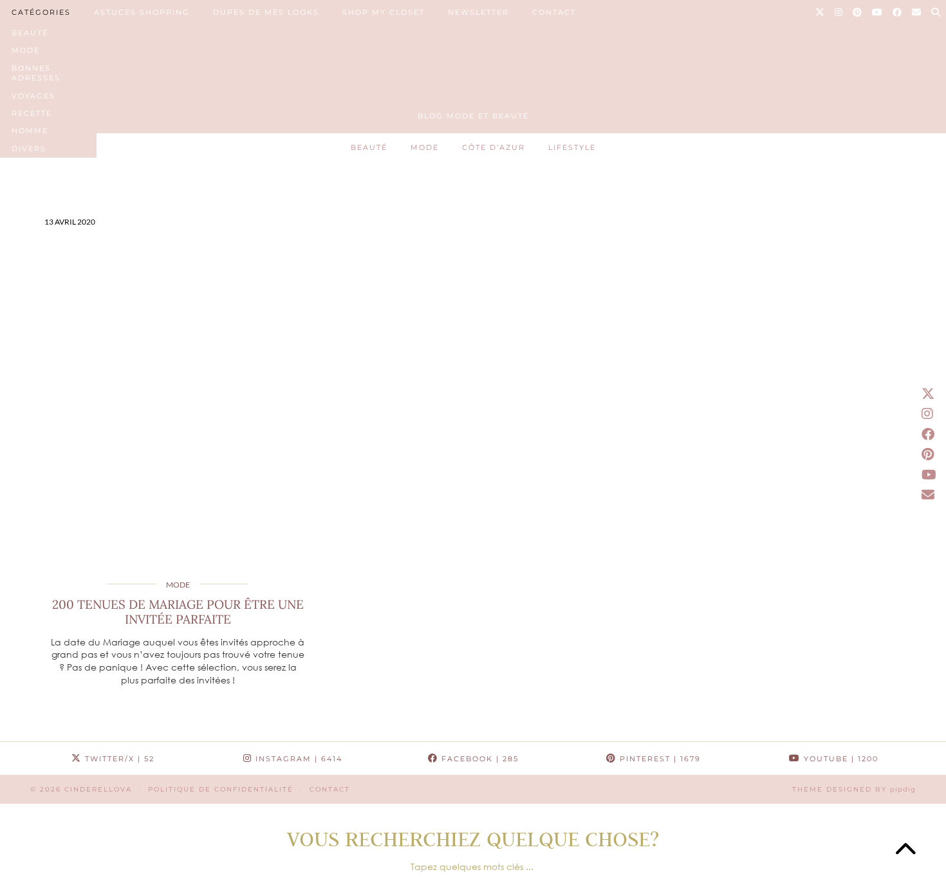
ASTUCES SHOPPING (142, 12)
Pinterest (659, 758)
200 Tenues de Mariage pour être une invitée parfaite (178, 612)
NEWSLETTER (478, 12)
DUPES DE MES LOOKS (266, 12)
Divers (29, 148)
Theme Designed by (854, 789)
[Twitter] (820, 12)
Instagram (297, 758)
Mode (26, 50)
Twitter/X (118, 758)
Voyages (33, 95)
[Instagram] (839, 12)
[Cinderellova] (473, 60)
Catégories (41, 12)
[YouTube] (878, 12)
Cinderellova (98, 789)
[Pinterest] (858, 12)
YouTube (839, 758)
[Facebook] (898, 12)
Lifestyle (572, 147)
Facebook (478, 758)
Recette (32, 113)
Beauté (30, 32)
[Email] (917, 12)
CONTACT (554, 12)
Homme (30, 130)
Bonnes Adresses (36, 73)
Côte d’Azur (493, 147)
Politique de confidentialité (220, 789)
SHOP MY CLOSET (383, 12)
